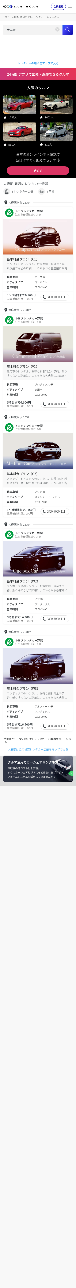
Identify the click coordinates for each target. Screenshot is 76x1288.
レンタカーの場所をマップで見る (38, 63)
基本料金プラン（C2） (23, 474)
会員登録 (58, 6)
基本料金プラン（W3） (23, 688)
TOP (5, 17)
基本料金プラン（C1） (23, 259)
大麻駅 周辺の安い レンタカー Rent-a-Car (35, 17)
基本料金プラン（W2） (23, 581)
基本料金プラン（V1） (23, 366)
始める (38, 170)
